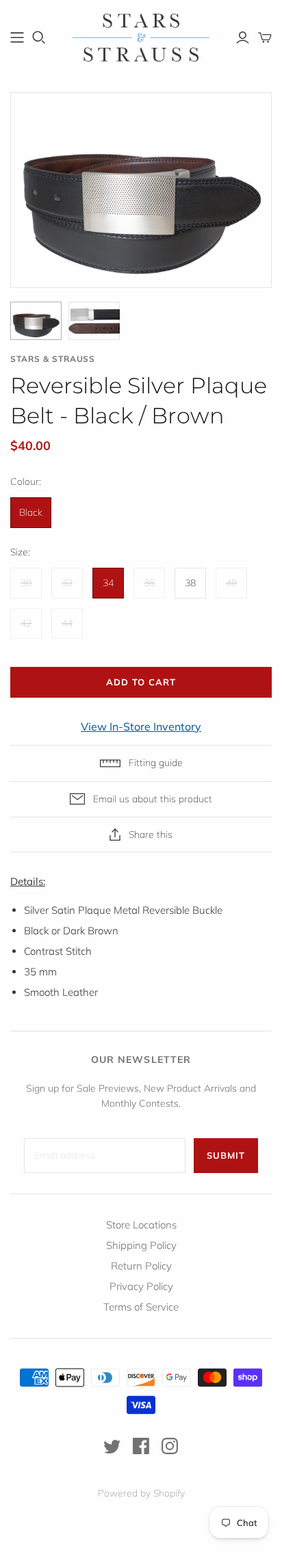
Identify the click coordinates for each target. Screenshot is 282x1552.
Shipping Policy (141, 1245)
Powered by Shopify (141, 1493)
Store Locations (141, 1224)
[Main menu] (17, 37)
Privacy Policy (141, 1286)
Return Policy (141, 1265)
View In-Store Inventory (141, 726)
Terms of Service (141, 1306)
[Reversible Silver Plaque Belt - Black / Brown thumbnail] (36, 321)
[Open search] (39, 37)
